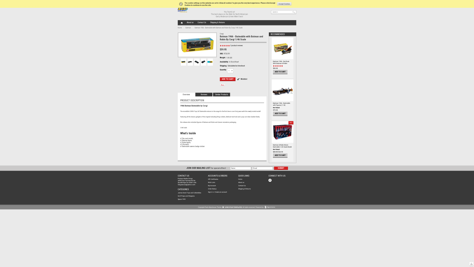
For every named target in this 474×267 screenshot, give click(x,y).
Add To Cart (280, 72)
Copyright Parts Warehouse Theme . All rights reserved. (226, 207)
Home (182, 22)
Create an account (221, 192)
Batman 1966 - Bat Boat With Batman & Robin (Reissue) (281, 63)
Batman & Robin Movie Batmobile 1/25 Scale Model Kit (282, 147)
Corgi (222, 34)
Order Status (212, 189)
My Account (212, 186)
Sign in (210, 192)
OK (284, 4)
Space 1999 (182, 199)
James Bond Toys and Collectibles (189, 193)
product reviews (236, 45)
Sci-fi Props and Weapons (186, 196)
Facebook (270, 180)
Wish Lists (211, 182)
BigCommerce (270, 207)
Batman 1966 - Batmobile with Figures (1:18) (281, 104)
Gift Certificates (213, 179)
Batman (188, 28)
